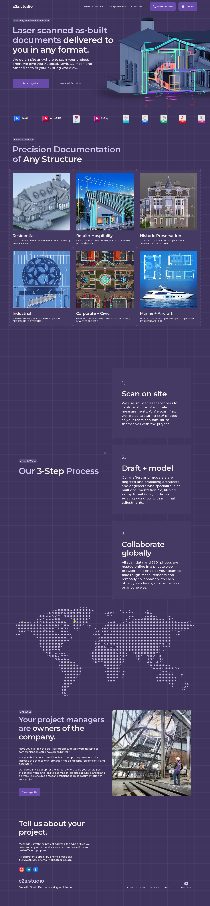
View (15, 174)
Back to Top (186, 887)
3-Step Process (117, 6)
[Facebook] (35, 869)
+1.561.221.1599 (165, 6)
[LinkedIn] (28, 869)
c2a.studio (23, 6)
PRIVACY (155, 887)
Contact (189, 6)
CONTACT (132, 887)
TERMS (166, 887)
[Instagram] (21, 869)
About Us (136, 6)
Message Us (31, 83)
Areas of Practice (70, 83)
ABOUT (144, 887)
